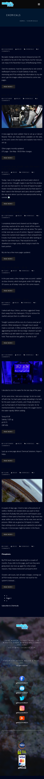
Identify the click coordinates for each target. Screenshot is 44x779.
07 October (7, 98)
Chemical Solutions (28, 451)
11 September (8, 215)
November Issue (19, 63)
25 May (6, 546)
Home (22, 21)
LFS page (5, 151)
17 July (6, 271)
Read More (8, 86)
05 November (8, 49)
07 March (7, 302)
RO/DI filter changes (25, 151)
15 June (6, 472)
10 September (8, 443)
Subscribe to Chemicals (10, 606)
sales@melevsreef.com (22, 648)
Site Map (13, 151)
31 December (8, 355)
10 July (6, 172)
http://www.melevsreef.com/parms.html (22, 569)
